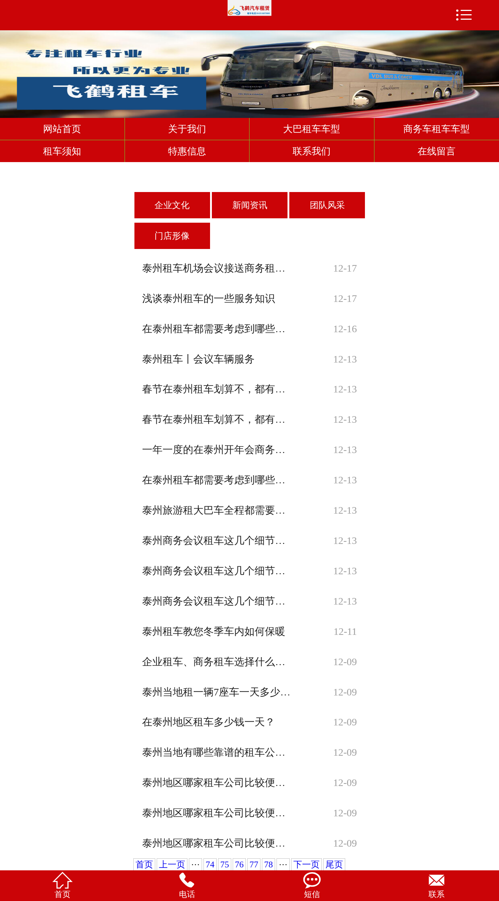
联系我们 (312, 151)
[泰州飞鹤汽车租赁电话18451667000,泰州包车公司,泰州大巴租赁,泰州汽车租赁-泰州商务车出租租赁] (249, 8)
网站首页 (62, 128)
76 (239, 864)
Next (492, 71)
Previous (7, 71)
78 (268, 864)
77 (254, 864)
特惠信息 (187, 151)
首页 (144, 864)
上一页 (172, 864)
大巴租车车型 (311, 128)
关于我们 (187, 128)
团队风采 (327, 205)
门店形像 (172, 236)
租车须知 (62, 151)
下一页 (306, 864)
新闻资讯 (249, 205)
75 (224, 864)
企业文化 (172, 205)
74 (210, 864)
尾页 (334, 864)
